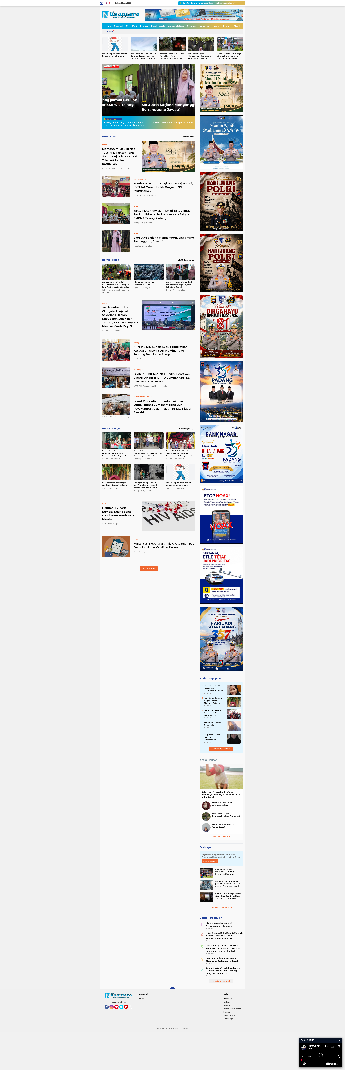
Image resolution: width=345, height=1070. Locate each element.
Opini (126, 106)
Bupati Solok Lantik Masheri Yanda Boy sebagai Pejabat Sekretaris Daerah (213, 3)
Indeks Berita (188, 137)
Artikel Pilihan (208, 760)
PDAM (236, 26)
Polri (134, 26)
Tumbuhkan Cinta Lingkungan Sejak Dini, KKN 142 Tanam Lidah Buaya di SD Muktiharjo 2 (163, 187)
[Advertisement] (81, 1050)
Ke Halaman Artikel (221, 837)
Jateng (216, 26)
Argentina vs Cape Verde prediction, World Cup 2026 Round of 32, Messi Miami (227, 883)
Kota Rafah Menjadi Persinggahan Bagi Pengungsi (226, 814)
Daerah (226, 26)
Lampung (204, 26)
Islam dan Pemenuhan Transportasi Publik (163, 109)
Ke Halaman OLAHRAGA (221, 907)
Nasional (118, 26)
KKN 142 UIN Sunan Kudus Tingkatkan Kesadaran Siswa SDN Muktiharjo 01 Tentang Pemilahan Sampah (161, 350)
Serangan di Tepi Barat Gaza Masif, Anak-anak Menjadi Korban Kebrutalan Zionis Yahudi (147, 485)
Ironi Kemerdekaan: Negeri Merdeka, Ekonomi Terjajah (114, 484)
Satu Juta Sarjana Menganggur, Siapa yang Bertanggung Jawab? (199, 55)
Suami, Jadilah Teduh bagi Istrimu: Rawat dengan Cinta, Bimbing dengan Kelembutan (229, 56)
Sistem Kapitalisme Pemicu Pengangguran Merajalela (114, 54)
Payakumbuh (158, 26)
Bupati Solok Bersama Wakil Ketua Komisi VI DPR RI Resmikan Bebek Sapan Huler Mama (115, 453)
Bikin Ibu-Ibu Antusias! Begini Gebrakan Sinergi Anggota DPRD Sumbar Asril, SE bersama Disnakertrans (162, 377)
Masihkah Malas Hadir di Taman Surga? (223, 825)
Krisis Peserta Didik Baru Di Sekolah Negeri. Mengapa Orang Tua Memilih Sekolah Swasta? (143, 56)
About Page (132, 1007)
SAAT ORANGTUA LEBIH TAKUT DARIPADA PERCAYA (213, 688)
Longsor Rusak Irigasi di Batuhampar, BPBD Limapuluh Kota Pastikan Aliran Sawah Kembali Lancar (125, 124)
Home (107, 3)
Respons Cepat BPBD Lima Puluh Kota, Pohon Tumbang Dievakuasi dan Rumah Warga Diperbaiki (171, 56)
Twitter (122, 1010)
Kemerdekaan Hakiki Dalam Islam (213, 723)
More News (149, 568)
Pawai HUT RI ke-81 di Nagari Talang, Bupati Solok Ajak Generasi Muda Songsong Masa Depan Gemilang (180, 453)
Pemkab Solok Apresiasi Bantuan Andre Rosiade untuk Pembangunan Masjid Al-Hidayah (148, 453)
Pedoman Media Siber (232, 1009)
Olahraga (205, 847)
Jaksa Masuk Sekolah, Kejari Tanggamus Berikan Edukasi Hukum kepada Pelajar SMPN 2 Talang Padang (162, 214)
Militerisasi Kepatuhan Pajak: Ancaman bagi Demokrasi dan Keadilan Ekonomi (164, 545)
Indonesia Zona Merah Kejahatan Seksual (222, 804)
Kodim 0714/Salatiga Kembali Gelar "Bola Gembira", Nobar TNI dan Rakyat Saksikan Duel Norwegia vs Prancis (228, 896)
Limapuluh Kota (176, 26)
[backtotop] (172, 989)
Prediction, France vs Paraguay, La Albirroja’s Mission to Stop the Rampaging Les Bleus (226, 871)
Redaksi (226, 1002)
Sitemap (226, 1012)
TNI (127, 26)
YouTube (128, 1010)
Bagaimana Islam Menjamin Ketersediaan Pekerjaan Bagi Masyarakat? (212, 737)
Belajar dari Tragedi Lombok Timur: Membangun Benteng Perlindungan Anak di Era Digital (221, 794)
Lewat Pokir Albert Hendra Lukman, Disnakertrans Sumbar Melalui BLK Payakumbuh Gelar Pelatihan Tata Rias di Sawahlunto (163, 406)
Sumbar (144, 26)
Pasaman (191, 26)
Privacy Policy (229, 1015)
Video (110, 31)
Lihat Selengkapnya (186, 260)
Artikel (141, 998)
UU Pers (226, 1005)
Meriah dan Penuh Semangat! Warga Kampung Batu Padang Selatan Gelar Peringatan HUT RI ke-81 (214, 712)
